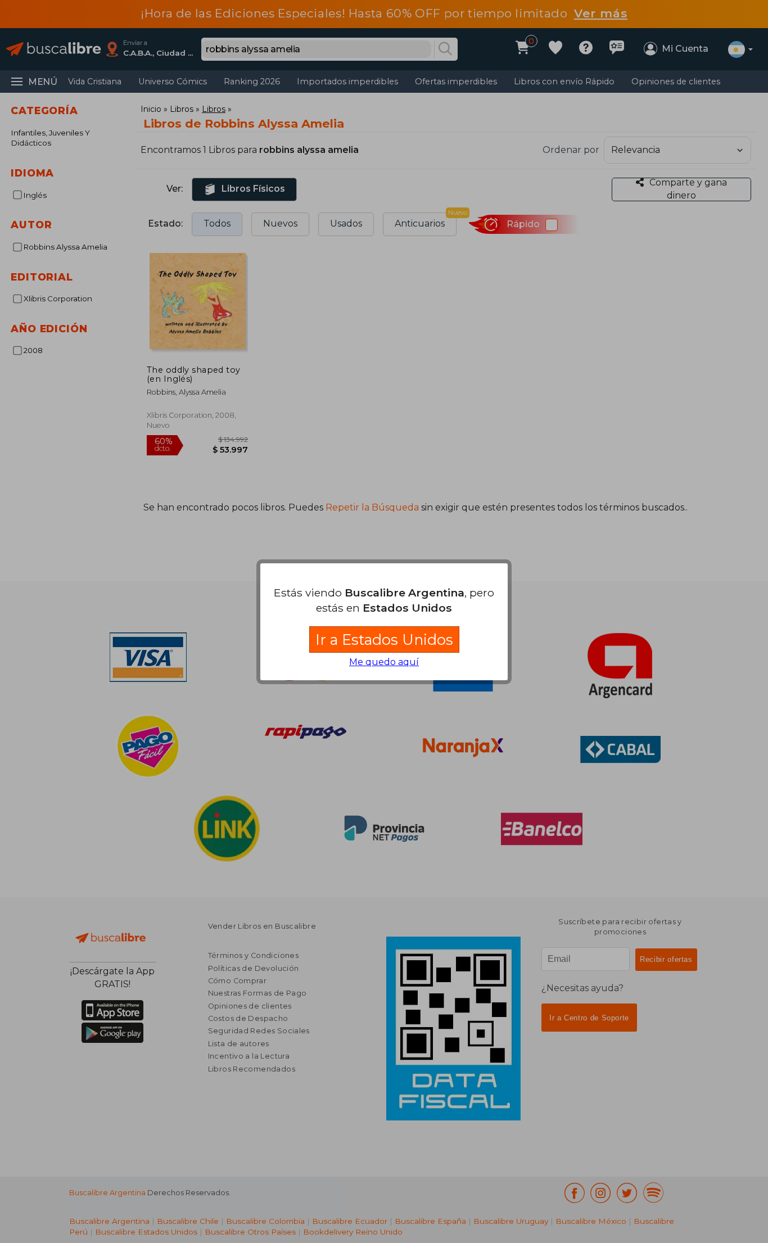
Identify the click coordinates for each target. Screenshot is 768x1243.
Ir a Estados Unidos (384, 639)
